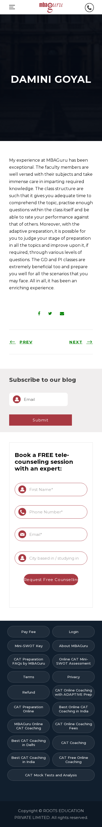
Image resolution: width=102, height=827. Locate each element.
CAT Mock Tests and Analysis (51, 775)
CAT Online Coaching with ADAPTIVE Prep (73, 692)
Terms (28, 677)
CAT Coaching (73, 743)
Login (73, 632)
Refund (28, 692)
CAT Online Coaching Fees (73, 726)
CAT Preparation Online (28, 709)
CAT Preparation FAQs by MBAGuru (28, 661)
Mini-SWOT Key (29, 646)
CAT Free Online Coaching (73, 759)
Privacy (73, 677)
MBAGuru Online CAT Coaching (28, 726)
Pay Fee (28, 632)
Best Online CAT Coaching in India (73, 709)
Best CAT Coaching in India (28, 759)
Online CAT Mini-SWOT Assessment (73, 661)
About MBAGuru (73, 646)
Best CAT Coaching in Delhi (28, 742)
